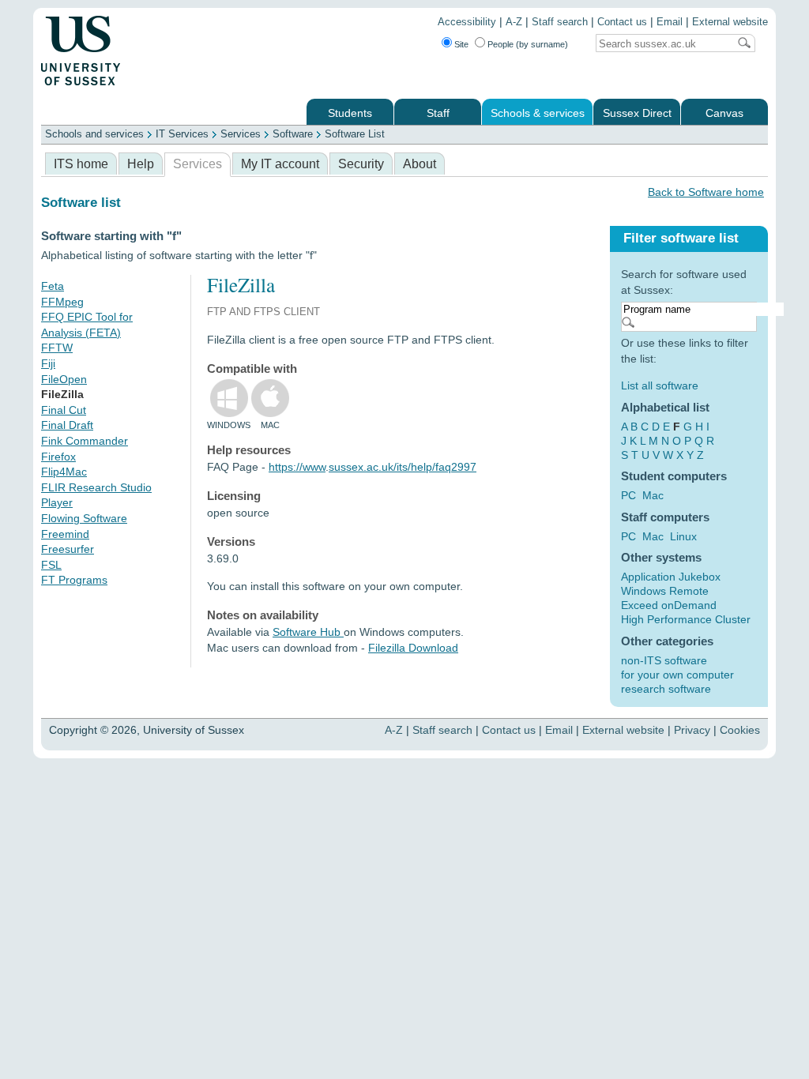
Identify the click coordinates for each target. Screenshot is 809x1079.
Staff (438, 113)
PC (628, 495)
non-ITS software (664, 660)
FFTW (57, 347)
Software (293, 134)
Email (670, 22)
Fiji (48, 363)
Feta (52, 286)
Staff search (560, 22)
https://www (297, 467)
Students (350, 113)
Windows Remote (665, 591)
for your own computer (677, 674)
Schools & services (538, 113)
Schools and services (94, 134)
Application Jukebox (671, 576)
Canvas (724, 113)
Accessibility (467, 22)
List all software (659, 385)
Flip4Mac (64, 471)
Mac (653, 495)
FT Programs (74, 579)
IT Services (182, 134)
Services (240, 134)
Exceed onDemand (669, 605)
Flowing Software (84, 518)
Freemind (65, 534)
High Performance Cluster (686, 619)
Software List (355, 134)
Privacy (692, 730)
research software (666, 688)
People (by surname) (527, 44)
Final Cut (63, 410)
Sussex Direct (637, 113)
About (419, 164)
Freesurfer (67, 549)
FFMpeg (62, 301)
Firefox (58, 456)
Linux (683, 536)
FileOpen (64, 379)
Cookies (740, 730)
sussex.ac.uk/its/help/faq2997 (402, 467)
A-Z (514, 22)
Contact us (622, 22)
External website (730, 22)
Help (140, 164)
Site (461, 44)
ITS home (81, 164)
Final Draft (67, 425)
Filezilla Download (413, 647)
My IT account (280, 164)
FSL (51, 564)
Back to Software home (706, 192)
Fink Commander (84, 440)
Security (361, 164)
